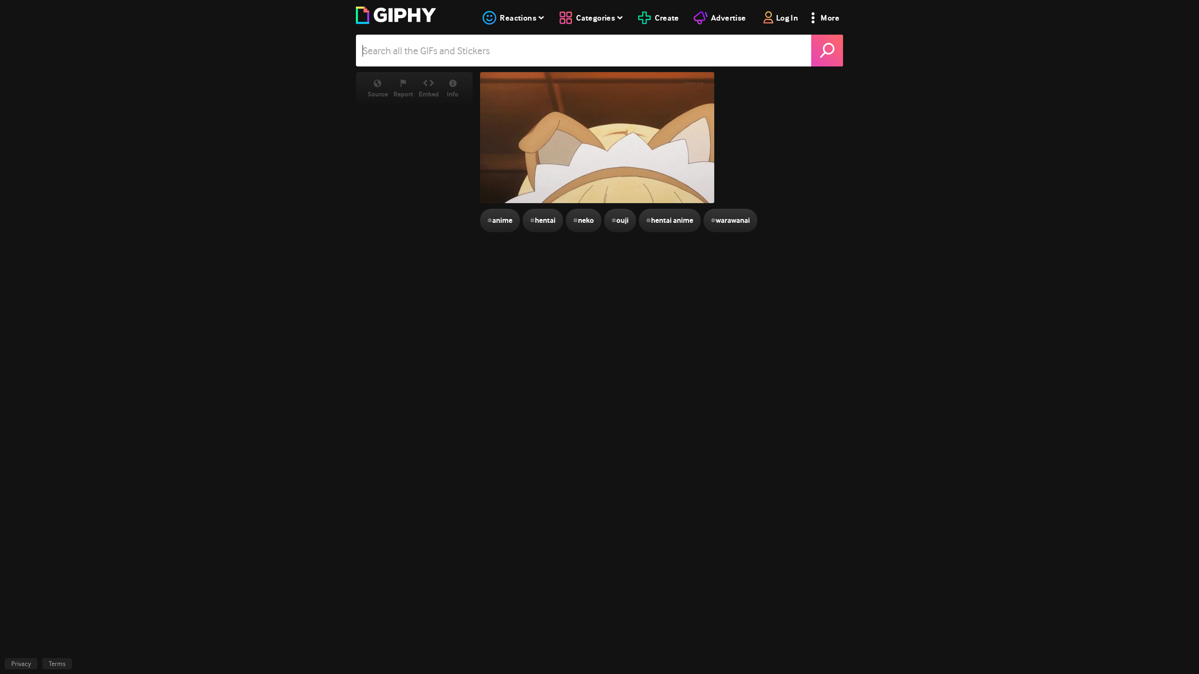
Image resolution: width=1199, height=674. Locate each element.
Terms (57, 663)
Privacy (21, 663)
